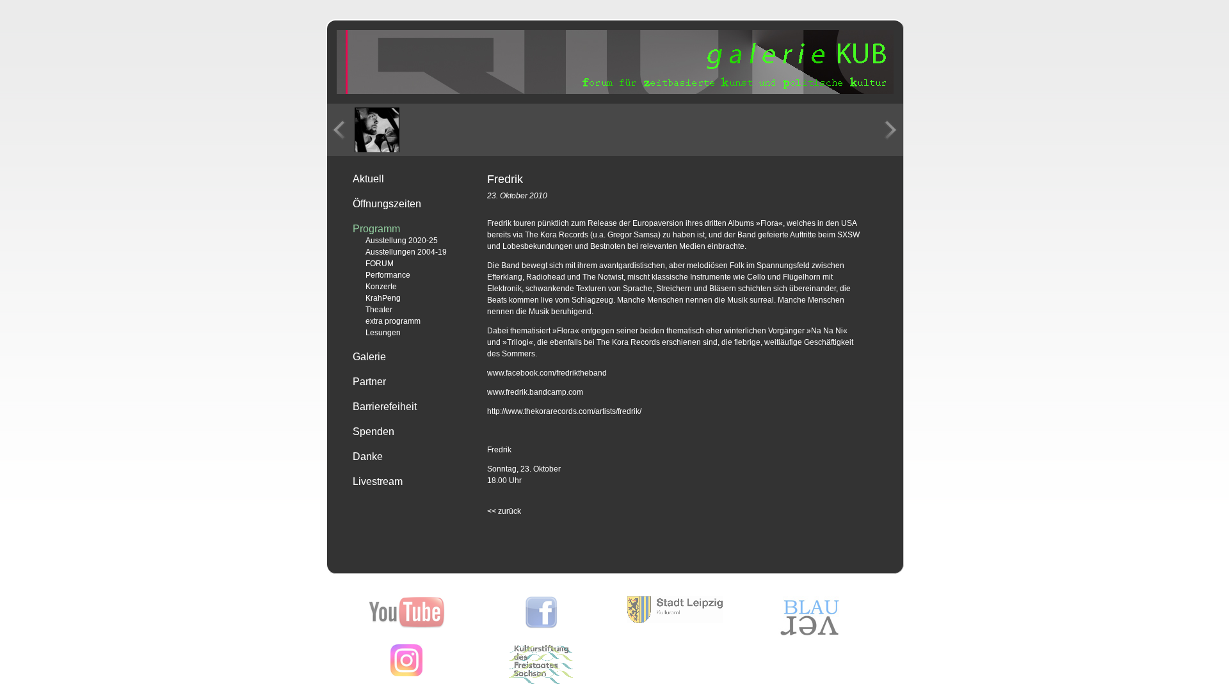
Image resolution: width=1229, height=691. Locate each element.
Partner (369, 381)
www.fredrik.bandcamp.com (535, 392)
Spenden (373, 431)
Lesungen (383, 332)
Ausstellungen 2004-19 (406, 252)
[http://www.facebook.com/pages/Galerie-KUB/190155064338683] (541, 625)
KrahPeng (383, 298)
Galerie (369, 356)
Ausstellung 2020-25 (401, 240)
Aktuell (368, 178)
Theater (378, 309)
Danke (368, 456)
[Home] (615, 91)
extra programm (393, 321)
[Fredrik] (377, 129)
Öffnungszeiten (387, 203)
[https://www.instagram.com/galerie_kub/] (406, 673)
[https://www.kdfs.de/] (541, 681)
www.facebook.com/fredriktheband (547, 373)
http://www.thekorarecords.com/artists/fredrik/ (564, 411)
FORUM (379, 263)
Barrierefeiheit (385, 406)
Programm (376, 228)
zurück (504, 511)
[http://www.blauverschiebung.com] (810, 635)
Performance (387, 275)
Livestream (378, 481)
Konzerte (381, 286)
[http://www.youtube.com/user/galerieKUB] (407, 625)
